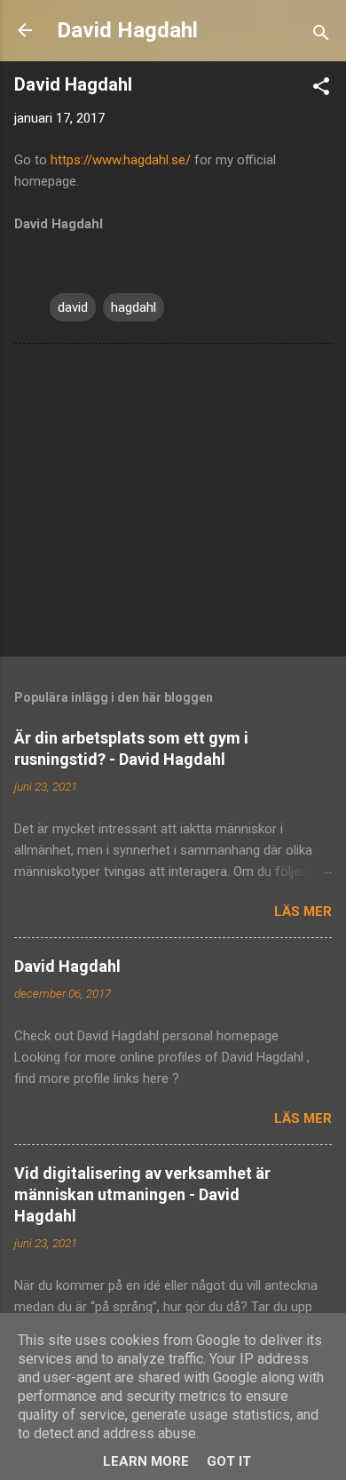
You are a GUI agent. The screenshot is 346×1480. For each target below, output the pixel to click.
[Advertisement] (173, 503)
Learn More (146, 1461)
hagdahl (133, 307)
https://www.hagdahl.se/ (121, 160)
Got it (229, 1461)
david (73, 307)
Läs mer (303, 911)
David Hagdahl (127, 30)
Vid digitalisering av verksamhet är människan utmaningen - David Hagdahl (142, 1194)
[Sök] (321, 36)
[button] (321, 89)
